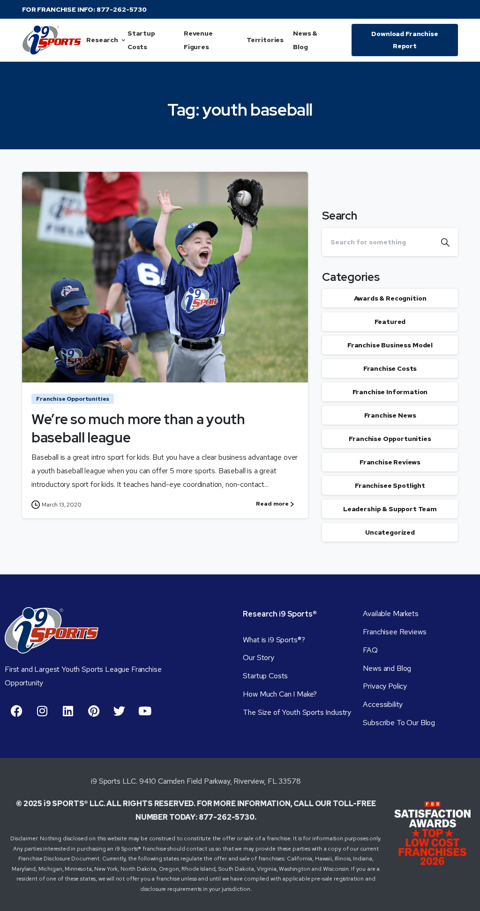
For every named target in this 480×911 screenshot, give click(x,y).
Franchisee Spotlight (390, 485)
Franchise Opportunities (390, 438)
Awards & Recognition (390, 298)
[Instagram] (42, 711)
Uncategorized (390, 532)
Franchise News (390, 415)
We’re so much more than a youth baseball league (138, 428)
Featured (390, 321)
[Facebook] (16, 711)
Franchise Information (390, 392)
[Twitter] (119, 711)
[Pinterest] (93, 711)
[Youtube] (145, 711)
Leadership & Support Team (390, 509)
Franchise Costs (390, 368)
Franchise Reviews (390, 462)
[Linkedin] (68, 711)
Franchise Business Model (390, 345)
